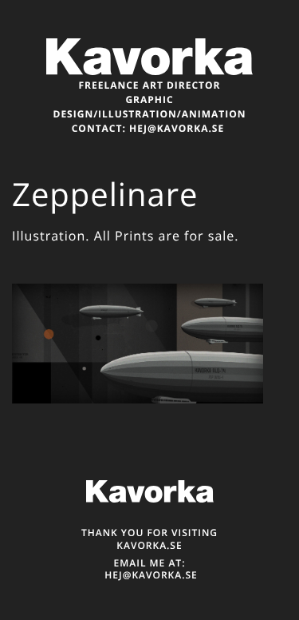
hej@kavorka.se (176, 128)
